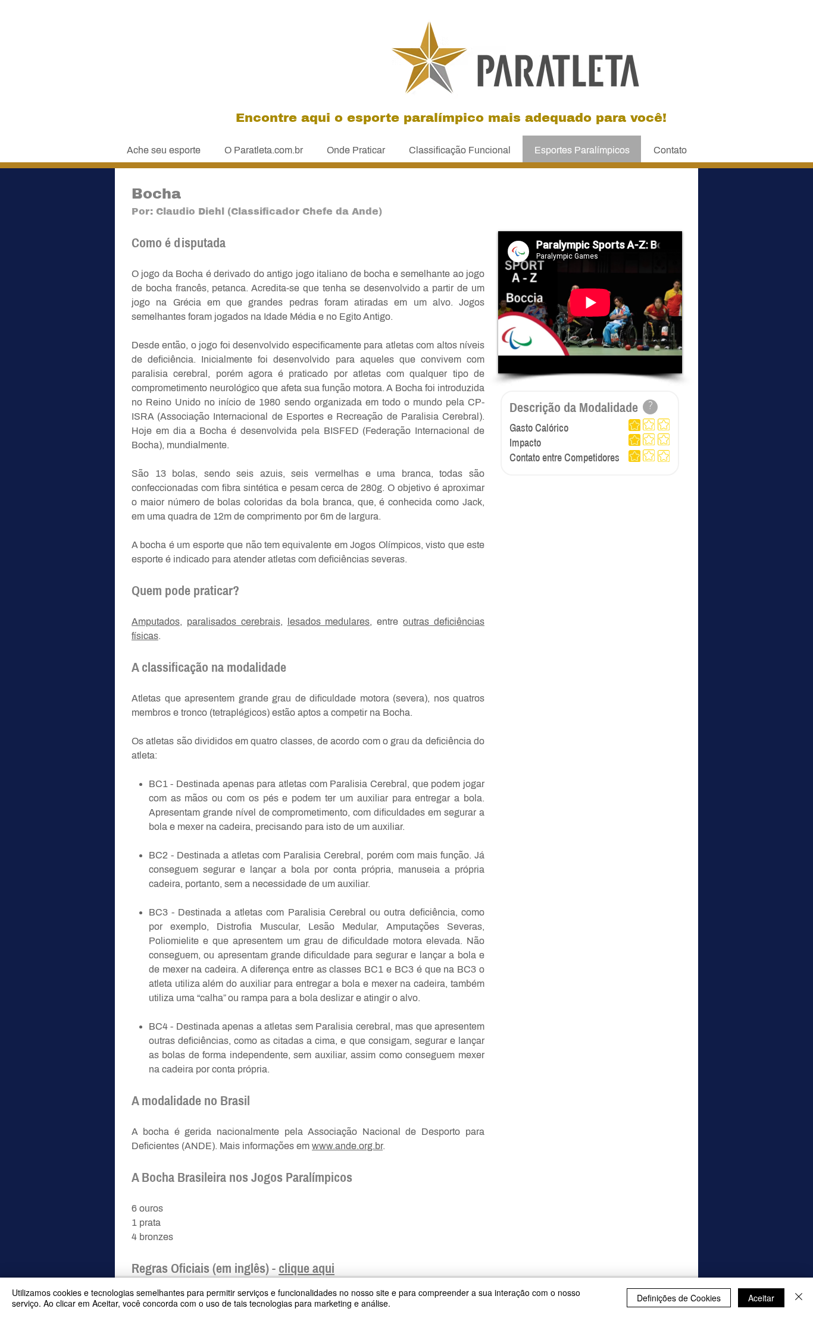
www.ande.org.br (347, 1146)
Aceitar (761, 1298)
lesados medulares (328, 621)
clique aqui (306, 1268)
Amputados (156, 621)
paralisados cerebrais (233, 621)
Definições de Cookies (679, 1298)
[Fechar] (799, 1297)
